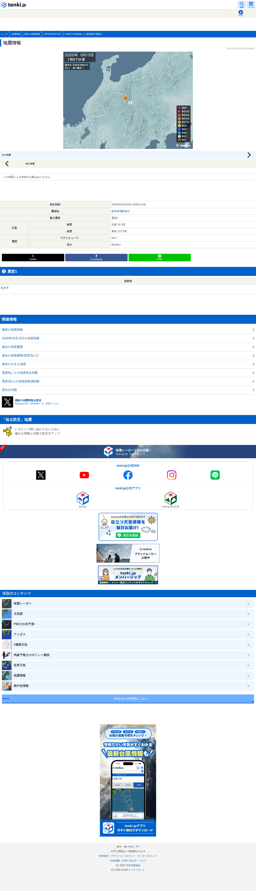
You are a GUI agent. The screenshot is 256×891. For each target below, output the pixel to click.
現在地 (240, 15)
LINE (159, 259)
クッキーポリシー (147, 856)
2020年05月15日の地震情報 (20, 338)
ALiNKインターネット (133, 869)
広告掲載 (115, 860)
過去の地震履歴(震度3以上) (20, 355)
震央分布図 (9, 389)
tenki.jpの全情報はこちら (131, 698)
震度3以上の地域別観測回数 (21, 381)
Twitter (33, 259)
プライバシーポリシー (123, 856)
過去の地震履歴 (12, 346)
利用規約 (104, 856)
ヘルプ (142, 860)
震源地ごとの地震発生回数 (20, 372)
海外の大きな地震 (14, 364)
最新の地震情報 (12, 329)
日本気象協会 (133, 865)
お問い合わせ (129, 860)
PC (137, 846)
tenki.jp (14, 4)
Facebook (96, 259)
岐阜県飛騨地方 (121, 211)
